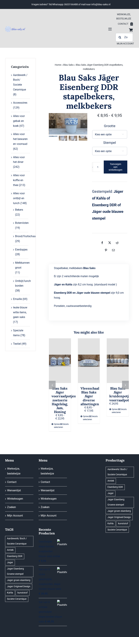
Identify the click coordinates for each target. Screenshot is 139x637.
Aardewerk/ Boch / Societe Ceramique (17, 541)
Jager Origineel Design (18, 586)
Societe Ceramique (16, 599)
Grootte (109, 126)
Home (58, 64)
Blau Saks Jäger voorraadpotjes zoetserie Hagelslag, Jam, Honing (64, 400)
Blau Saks (68, 64)
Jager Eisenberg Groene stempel (15, 571)
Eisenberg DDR (14, 556)
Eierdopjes (21, 249)
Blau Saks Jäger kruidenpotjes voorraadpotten (121, 394)
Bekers (19, 209)
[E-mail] (113, 250)
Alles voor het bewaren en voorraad (20, 138)
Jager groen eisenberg (18, 580)
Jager (10, 562)
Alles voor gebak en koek (19, 120)
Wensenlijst (14, 490)
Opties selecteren (57, 425)
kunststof (22, 592)
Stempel (109, 143)
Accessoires (20, 102)
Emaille (17, 299)
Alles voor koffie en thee (19, 180)
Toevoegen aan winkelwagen (115, 167)
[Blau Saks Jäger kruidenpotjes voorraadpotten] (118, 360)
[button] (52, 385)
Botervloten (22, 222)
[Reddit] (117, 242)
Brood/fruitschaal (25, 236)
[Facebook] (102, 242)
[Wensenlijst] (131, 24)
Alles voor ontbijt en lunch (19, 198)
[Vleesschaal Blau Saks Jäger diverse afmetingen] (89, 360)
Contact (11, 482)
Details (65, 424)
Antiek (10, 550)
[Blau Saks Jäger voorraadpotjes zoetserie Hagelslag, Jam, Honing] (60, 360)
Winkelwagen (15, 498)
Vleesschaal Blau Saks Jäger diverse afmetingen (90, 396)
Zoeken (11, 507)
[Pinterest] (106, 250)
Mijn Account (15, 515)
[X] (109, 242)
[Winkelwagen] (131, 30)
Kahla (10, 592)
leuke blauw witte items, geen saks (20, 312)
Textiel (17, 343)
